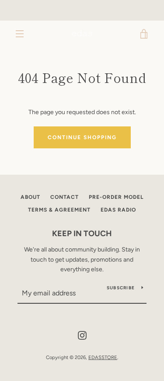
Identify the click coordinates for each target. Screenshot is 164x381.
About (30, 197)
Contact (64, 197)
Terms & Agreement (59, 210)
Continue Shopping (82, 137)
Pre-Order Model (116, 197)
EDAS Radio (118, 210)
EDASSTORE (102, 357)
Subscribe (121, 288)
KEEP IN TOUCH (82, 233)
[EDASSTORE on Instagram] (82, 334)
